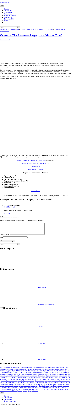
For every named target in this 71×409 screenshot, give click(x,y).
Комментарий (5, 234)
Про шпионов (29, 387)
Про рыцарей (18, 384)
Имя (1, 237)
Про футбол (57, 386)
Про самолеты (27, 384)
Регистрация (8, 12)
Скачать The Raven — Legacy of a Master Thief (31, 35)
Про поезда (31, 382)
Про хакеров (65, 386)
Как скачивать (8, 10)
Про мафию (63, 381)
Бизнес (30, 367)
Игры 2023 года (11, 374)
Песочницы (24, 377)
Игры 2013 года (25, 29)
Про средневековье (56, 384)
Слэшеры (23, 389)
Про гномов (43, 379)
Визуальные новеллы (40, 367)
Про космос (55, 381)
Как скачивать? (35, 166)
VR (1, 367)
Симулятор (3, 389)
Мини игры (33, 376)
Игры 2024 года (22, 374)
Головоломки (22, 369)
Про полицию (40, 382)
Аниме (4, 367)
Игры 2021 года (60, 372)
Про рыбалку (9, 384)
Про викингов (26, 379)
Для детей (61, 369)
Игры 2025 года (32, 374)
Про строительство (6, 386)
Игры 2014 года (58, 371)
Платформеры (32, 377)
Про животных (11, 381)
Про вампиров (17, 379)
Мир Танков (41, 343)
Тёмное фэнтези (17, 391)
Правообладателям (10, 401)
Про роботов (63, 382)
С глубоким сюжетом (47, 387)
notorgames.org (4, 2)
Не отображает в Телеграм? (35, 169)
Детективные (4, 29)
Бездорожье (24, 367)
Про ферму (49, 386)
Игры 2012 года (37, 371)
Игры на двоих (65, 374)
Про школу (21, 387)
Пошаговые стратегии (53, 389)
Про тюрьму (34, 386)
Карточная (14, 376)
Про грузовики (51, 379)
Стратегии (42, 389)
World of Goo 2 (42, 287)
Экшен (35, 391)
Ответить (7, 213)
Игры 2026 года (43, 374)
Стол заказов (8, 14)
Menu (2, 5)
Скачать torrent (35, 191)
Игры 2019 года (39, 372)
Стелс (36, 389)
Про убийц (42, 386)
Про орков (8, 382)
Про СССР (66, 384)
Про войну (35, 379)
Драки (9, 371)
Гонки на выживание (37, 369)
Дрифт (47, 369)
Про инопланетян (28, 381)
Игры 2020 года (50, 372)
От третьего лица (47, 29)
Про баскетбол (7, 379)
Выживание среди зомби (10, 369)
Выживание (51, 367)
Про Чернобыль (13, 387)
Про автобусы (62, 377)
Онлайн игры (8, 17)
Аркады (9, 367)
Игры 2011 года (27, 371)
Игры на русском (36, 29)
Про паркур (15, 382)
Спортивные (30, 389)
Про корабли (47, 381)
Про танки (26, 386)
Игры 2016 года (8, 372)
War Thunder (41, 359)
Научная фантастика (52, 376)
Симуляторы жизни (13, 389)
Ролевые (37, 387)
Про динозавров (62, 379)
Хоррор (25, 391)
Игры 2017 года (18, 372)
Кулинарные (22, 376)
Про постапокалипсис (52, 382)
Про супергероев (17, 386)
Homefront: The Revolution (46, 304)
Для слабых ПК (8, 19)
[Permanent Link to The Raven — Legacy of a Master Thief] (21, 60)
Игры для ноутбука (54, 374)
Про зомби (19, 381)
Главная (6, 9)
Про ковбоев (39, 381)
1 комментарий (5, 40)
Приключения (4, 31)
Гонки (29, 369)
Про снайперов (37, 384)
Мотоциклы (41, 376)
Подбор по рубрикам (10, 15)
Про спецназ (46, 384)
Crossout (40, 327)
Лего (27, 376)
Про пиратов (24, 382)
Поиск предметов (59, 29)
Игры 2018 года (29, 372)
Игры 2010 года (17, 371)
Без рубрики (16, 367)
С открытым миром (60, 387)
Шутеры (6, 20)
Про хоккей (3, 387)
